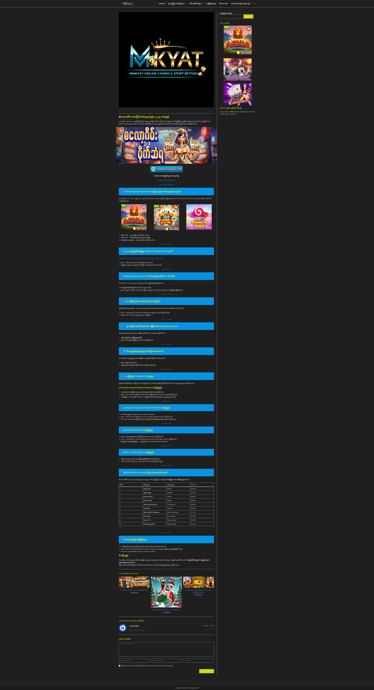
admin (123, 110)
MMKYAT (248, 16)
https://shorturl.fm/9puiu (138, 630)
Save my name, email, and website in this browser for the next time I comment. (147, 666)
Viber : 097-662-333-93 (166, 184)
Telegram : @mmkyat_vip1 (166, 180)
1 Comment (160, 110)
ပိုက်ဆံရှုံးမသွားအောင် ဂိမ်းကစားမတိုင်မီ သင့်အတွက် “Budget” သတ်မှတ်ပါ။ (141, 258)
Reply (212, 625)
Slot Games (147, 110)
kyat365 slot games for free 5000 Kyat (166, 610)
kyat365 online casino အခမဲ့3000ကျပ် (134, 590)
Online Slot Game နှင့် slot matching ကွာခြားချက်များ (198, 591)
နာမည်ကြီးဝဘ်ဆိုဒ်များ (226, 13)
